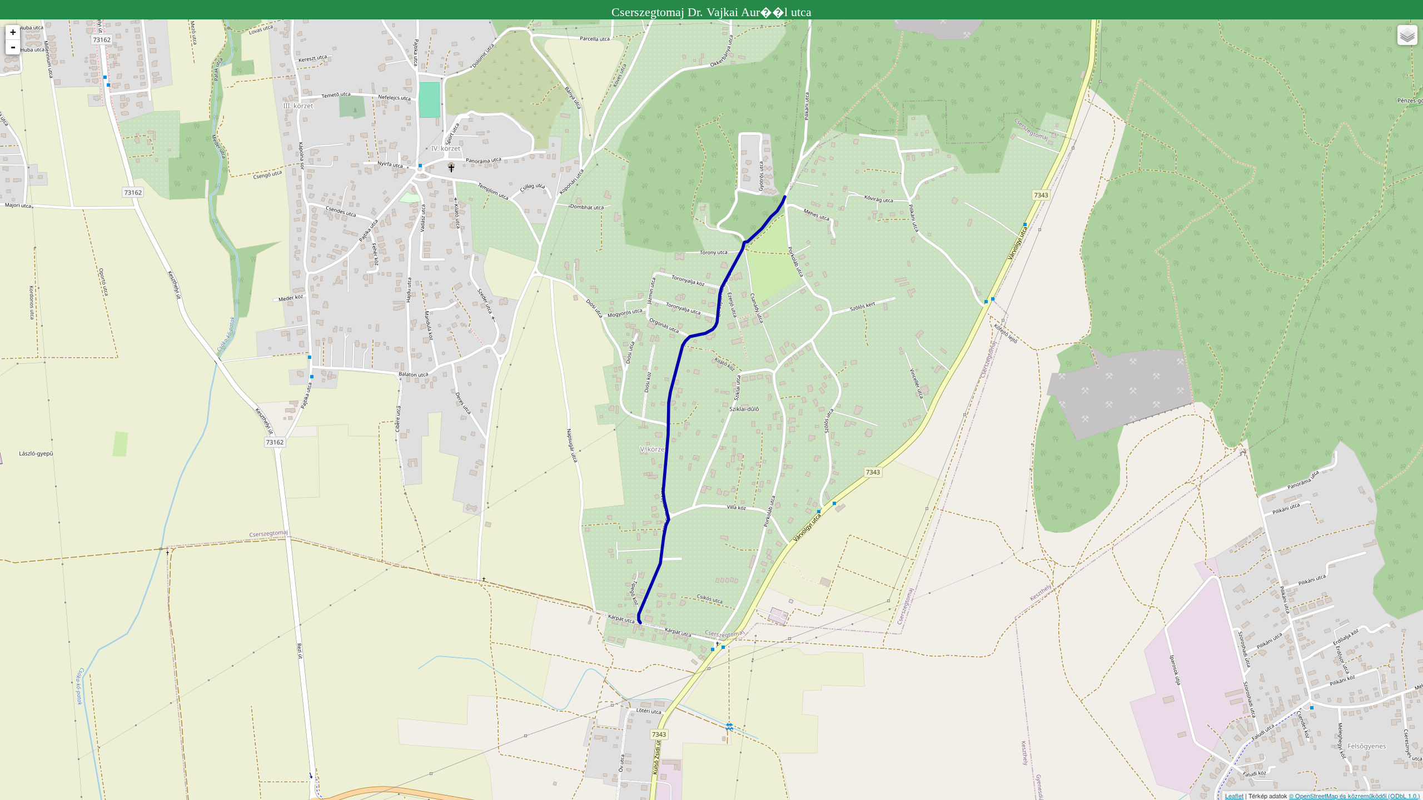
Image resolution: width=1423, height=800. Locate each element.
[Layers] (1407, 35)
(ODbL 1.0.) (1404, 795)
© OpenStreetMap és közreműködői (1338, 795)
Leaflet (1234, 795)
